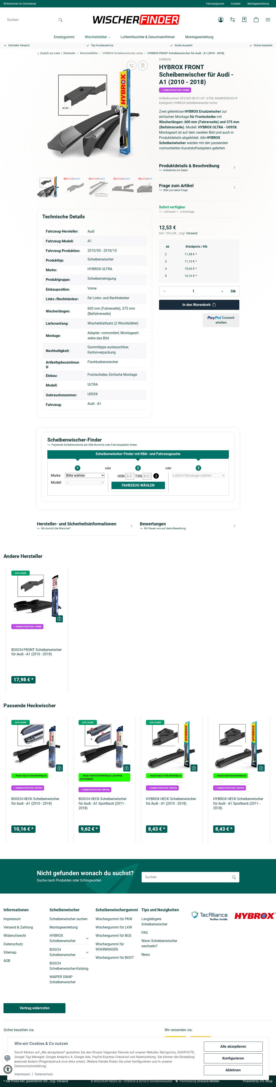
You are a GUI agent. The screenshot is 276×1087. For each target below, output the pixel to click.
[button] (220, 19)
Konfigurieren (233, 1058)
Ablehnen (233, 1070)
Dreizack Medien (208, 1081)
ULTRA (92, 384)
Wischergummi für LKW (114, 927)
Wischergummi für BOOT (115, 958)
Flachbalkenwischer (102, 362)
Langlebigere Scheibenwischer (154, 921)
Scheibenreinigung (101, 278)
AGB (6, 961)
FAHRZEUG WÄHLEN (138, 485)
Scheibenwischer (100, 259)
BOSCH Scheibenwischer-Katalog (69, 966)
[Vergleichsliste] (232, 19)
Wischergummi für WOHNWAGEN (110, 946)
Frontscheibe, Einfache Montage (112, 375)
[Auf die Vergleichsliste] (131, 65)
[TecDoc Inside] (209, 915)
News (145, 954)
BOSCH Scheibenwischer (62, 952)
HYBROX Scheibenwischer (62, 938)
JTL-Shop (266, 1081)
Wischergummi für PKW (114, 919)
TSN (139, 476)
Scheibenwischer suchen (68, 919)
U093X (92, 394)
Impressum (22, 1074)
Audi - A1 (94, 404)
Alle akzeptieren (233, 1046)
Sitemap (9, 952)
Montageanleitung (258, 3)
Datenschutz (44, 1074)
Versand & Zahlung (18, 927)
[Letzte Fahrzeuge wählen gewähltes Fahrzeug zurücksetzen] (198, 475)
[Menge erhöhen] (222, 291)
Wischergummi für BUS (113, 935)
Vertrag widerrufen (35, 1008)
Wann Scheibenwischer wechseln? (159, 943)
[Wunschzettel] (244, 19)
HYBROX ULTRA (99, 269)
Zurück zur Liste (49, 53)
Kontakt (235, 3)
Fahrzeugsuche (215, 3)
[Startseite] (136, 19)
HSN (121, 476)
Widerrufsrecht (14, 935)
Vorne (91, 288)
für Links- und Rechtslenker (108, 298)
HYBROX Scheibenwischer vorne (195, 103)
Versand (191, 233)
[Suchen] (60, 20)
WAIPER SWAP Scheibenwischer (62, 979)
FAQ (144, 932)
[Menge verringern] (164, 291)
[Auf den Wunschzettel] (143, 65)
